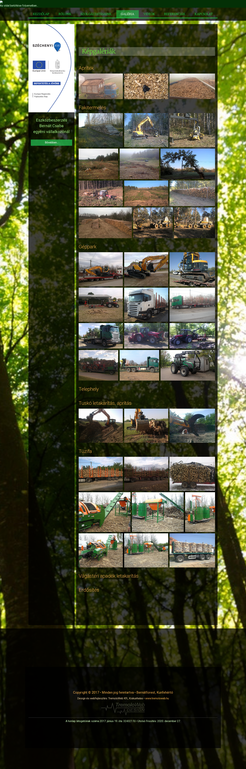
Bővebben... (51, 142)
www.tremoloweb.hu (157, 698)
